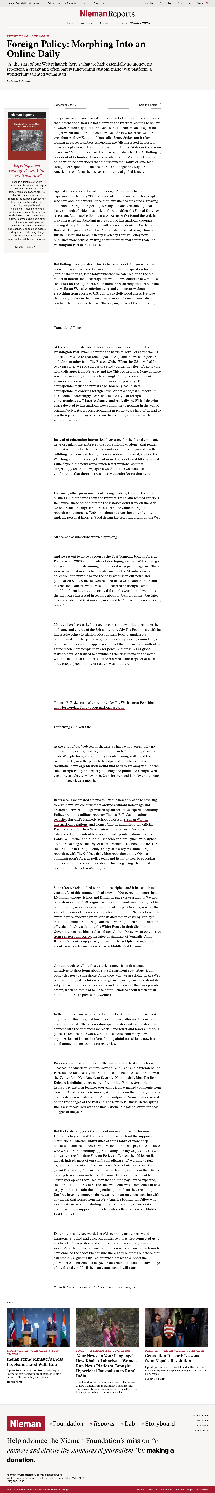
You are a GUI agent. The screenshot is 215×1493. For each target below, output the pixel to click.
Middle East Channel (127, 946)
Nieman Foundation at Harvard (24, 3)
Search (201, 3)
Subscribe (165, 3)
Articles (87, 23)
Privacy (180, 1489)
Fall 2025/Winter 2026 (132, 23)
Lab (85, 3)
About (104, 23)
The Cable (84, 854)
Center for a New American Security (86, 1078)
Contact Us (184, 3)
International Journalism (28, 36)
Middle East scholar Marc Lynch (113, 839)
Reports (71, 3)
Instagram (200, 1425)
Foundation (68, 1423)
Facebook (201, 1430)
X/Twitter (200, 1420)
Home (69, 23)
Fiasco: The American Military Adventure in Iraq (91, 1068)
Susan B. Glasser (20, 81)
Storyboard (100, 3)
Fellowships (53, 3)
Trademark (167, 1489)
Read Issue (25, 246)
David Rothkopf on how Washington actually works (92, 829)
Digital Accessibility (197, 1489)
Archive (149, 3)
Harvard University (147, 1489)
